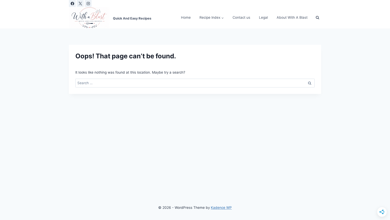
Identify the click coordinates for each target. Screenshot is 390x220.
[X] (80, 3)
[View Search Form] (317, 17)
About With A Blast (292, 17)
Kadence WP (221, 208)
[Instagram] (88, 3)
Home (186, 17)
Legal (263, 17)
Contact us (241, 17)
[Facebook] (72, 3)
